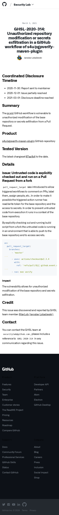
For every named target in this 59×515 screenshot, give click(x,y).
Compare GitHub (11, 430)
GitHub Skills (9, 462)
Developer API (41, 384)
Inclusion (38, 467)
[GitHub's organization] (24, 504)
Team (5, 394)
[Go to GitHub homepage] (8, 370)
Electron (38, 399)
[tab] (5, 4)
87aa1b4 (30, 156)
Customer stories (11, 404)
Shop (37, 477)
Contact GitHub (10, 472)
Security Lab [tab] (22, 4)
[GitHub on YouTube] (13, 504)
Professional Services (13, 457)
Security (6, 389)
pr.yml (10, 113)
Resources (7, 420)
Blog (36, 452)
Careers (38, 457)
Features (6, 384)
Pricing (5, 415)
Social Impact (41, 472)
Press (37, 462)
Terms (24, 510)
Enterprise (7, 399)
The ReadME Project (12, 409)
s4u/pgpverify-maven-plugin (18, 140)
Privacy (33, 510)
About (37, 446)
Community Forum (12, 452)
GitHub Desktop (42, 404)
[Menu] (33, 4)
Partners (38, 389)
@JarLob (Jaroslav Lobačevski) (36, 314)
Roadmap (7, 425)
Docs (4, 446)
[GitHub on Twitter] (3, 504)
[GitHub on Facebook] (8, 504)
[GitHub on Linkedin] (18, 504)
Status (5, 467)
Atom (36, 394)
